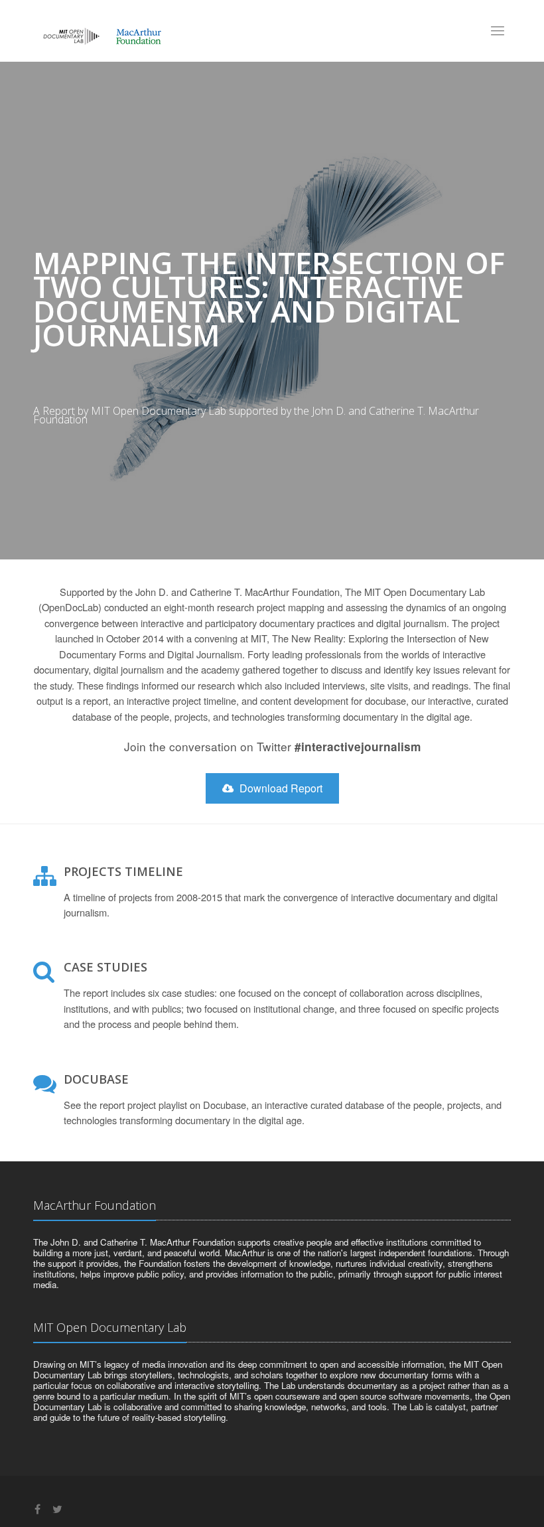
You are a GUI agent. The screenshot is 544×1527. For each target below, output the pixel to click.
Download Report (279, 788)
